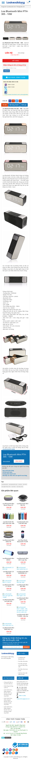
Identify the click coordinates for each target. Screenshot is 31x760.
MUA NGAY (19, 461)
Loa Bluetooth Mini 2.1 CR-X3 (8, 585)
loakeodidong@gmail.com (23, 699)
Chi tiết (5, 105)
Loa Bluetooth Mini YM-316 (22, 504)
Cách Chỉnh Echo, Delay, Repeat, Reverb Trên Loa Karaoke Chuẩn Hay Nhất (8, 693)
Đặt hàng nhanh (14, 105)
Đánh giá (23, 105)
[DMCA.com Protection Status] (6, 737)
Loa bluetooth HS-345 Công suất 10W (8, 522)
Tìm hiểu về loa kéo (23, 661)
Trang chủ (3, 6)
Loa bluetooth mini (11, 6)
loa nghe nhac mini (6, 486)
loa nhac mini (20, 486)
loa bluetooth (5, 484)
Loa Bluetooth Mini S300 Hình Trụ (8, 628)
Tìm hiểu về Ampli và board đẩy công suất (22, 665)
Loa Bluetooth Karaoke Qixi (21, 658)
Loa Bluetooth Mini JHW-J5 (8, 559)
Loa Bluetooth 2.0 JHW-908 (8, 572)
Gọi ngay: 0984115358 (16, 77)
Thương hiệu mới (20, 6)
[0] (27, 2)
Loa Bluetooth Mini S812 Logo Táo (22, 559)
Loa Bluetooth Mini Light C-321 (22, 598)
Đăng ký (6, 71)
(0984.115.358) (22, 695)
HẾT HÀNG (15, 60)
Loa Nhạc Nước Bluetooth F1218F (22, 540)
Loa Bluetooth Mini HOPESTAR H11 (22, 572)
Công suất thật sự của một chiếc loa (8, 682)
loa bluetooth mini (13, 484)
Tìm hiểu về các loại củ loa (23, 669)
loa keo (20, 484)
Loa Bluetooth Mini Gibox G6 (8, 540)
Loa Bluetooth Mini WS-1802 (22, 585)
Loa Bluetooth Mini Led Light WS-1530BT (8, 601)
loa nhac (14, 486)
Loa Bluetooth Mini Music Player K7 (8, 504)
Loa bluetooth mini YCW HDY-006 (22, 522)
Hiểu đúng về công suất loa (8, 686)
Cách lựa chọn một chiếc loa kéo (22, 673)
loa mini (25, 484)
